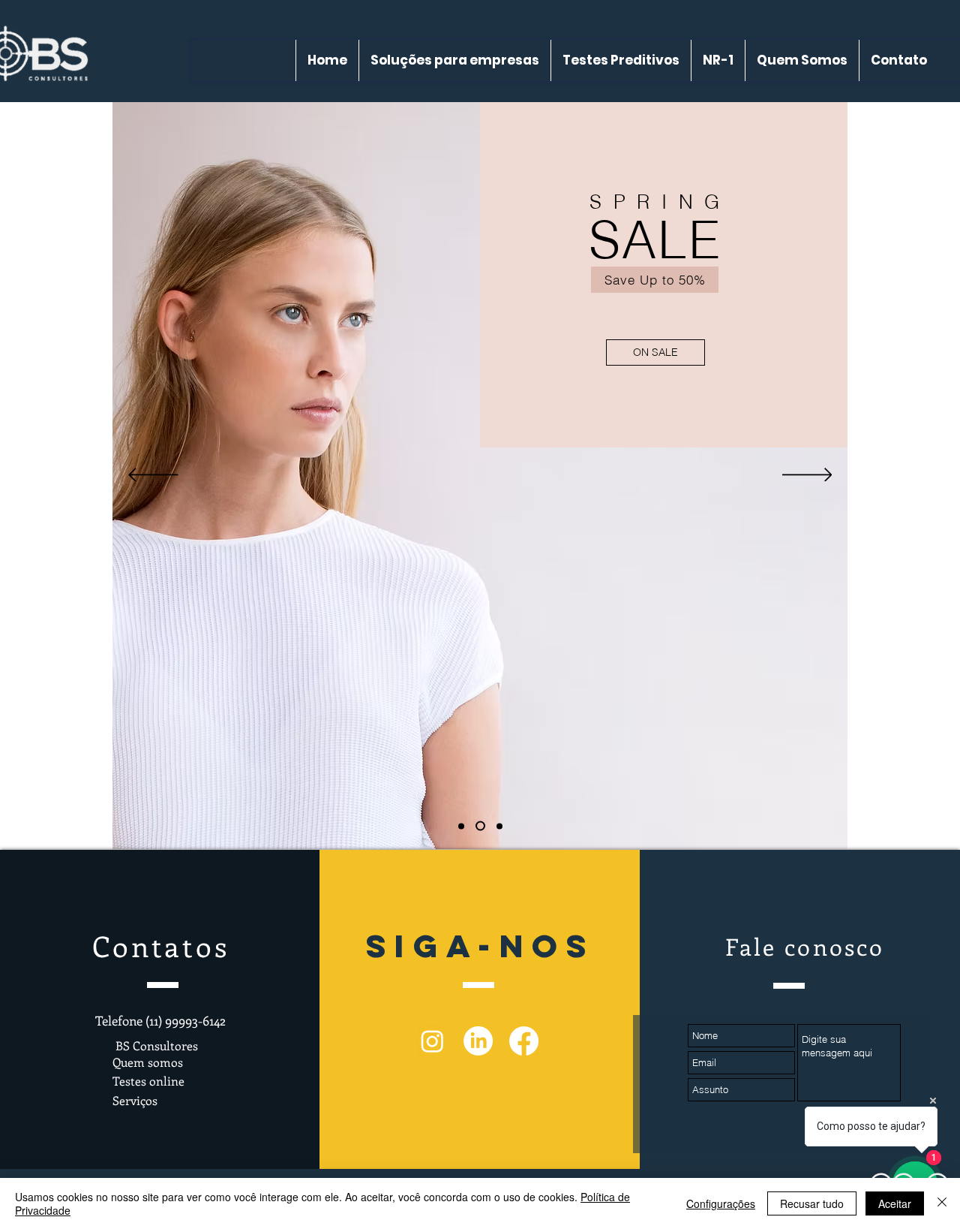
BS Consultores (155, 1045)
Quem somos (147, 1062)
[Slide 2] (479, 826)
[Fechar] (942, 1203)
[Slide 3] (497, 826)
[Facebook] (523, 1041)
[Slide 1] (461, 826)
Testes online (148, 1081)
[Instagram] (432, 1041)
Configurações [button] (720, 1203)
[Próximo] (807, 476)
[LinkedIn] (478, 1041)
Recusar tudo (812, 1203)
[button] (786, 352)
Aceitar (894, 1203)
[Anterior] (153, 476)
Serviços (135, 1100)
